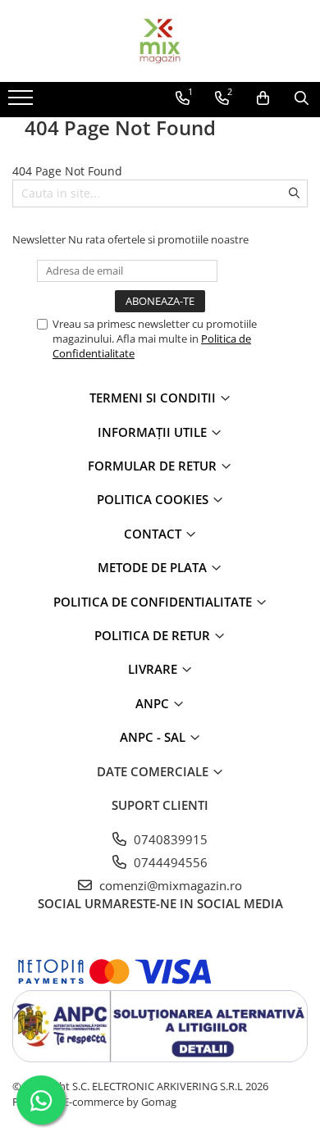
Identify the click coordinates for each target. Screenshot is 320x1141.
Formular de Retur (154, 465)
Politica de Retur (153, 635)
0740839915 (169, 839)
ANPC (153, 703)
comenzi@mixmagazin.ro (169, 885)
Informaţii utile (154, 432)
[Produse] (22, 102)
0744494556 (169, 862)
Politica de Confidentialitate (154, 601)
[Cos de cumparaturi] (263, 98)
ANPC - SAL (154, 737)
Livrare (154, 669)
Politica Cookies (154, 499)
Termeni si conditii (154, 397)
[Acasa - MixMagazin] (160, 41)
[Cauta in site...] (301, 98)
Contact (154, 533)
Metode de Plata (154, 567)
